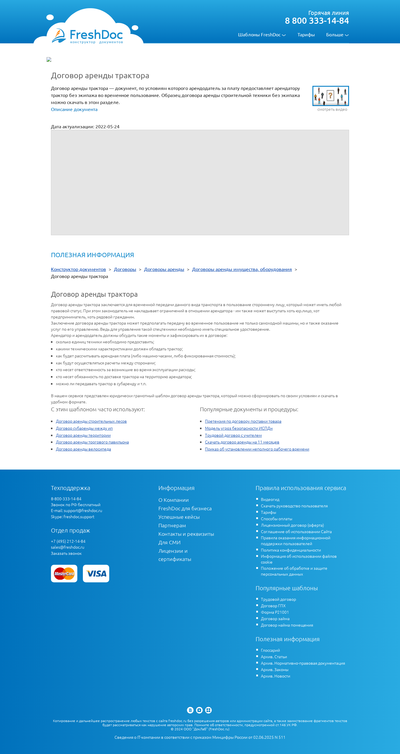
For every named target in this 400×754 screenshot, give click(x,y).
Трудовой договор (278, 599)
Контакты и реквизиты (186, 533)
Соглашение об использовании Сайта (296, 531)
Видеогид (270, 499)
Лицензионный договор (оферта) (292, 525)
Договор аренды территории (83, 435)
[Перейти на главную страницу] (87, 36)
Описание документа (74, 109)
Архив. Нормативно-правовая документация (303, 663)
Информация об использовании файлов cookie (299, 559)
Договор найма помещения (287, 625)
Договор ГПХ (273, 605)
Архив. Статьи (274, 656)
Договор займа (275, 618)
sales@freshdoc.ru (67, 547)
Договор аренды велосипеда (83, 449)
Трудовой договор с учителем (233, 435)
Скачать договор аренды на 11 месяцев (242, 442)
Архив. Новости (275, 676)
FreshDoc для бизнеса (185, 508)
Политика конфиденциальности (291, 550)
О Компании (173, 499)
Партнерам (172, 525)
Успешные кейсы (179, 516)
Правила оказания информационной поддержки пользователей (295, 540)
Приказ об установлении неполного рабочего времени (257, 449)
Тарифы (306, 34)
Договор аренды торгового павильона (92, 442)
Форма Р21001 (275, 612)
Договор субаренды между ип (84, 428)
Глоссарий (270, 650)
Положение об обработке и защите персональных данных (294, 571)
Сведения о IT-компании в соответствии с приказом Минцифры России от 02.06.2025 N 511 (200, 737)
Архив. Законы (274, 669)
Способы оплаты (276, 518)
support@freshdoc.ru (83, 510)
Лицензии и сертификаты (174, 554)
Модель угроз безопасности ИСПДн (239, 428)
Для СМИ (169, 542)
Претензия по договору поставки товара (243, 421)
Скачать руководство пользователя (294, 506)
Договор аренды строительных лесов (91, 421)
